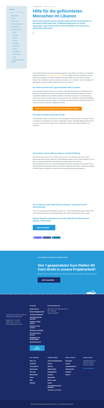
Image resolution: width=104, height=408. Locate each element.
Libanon (15, 49)
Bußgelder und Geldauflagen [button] (35, 338)
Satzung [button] (33, 372)
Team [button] (31, 377)
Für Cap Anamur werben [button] (35, 334)
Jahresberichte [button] (70, 366)
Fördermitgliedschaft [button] (37, 312)
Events (13, 18)
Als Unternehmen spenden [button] (36, 318)
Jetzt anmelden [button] (88, 368)
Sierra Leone (16, 54)
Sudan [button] (50, 383)
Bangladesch (16, 51)
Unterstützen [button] (70, 5)
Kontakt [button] (32, 383)
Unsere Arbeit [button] (43, 5)
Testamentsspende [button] (36, 314)
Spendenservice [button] (35, 342)
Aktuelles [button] (68, 361)
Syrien (14, 32)
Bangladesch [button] (52, 372)
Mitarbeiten (57, 5)
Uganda (15, 38)
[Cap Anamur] (15, 4)
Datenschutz (70, 404)
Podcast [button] (68, 372)
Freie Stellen (15, 21)
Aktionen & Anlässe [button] (36, 330)
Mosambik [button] (51, 377)
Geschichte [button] (34, 369)
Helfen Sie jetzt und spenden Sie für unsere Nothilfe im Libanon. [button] (57, 108)
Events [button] (67, 374)
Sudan (14, 57)
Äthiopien (15, 35)
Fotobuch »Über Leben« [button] (35, 322)
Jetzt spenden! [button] (37, 348)
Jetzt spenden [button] (43, 228)
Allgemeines (14, 15)
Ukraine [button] (50, 366)
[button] (37, 238)
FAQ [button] (31, 380)
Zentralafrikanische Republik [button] (55, 386)
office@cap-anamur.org (16, 324)
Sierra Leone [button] (52, 380)
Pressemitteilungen (17, 24)
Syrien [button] (50, 363)
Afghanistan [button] (52, 369)
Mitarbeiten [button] (34, 374)
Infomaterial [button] (69, 369)
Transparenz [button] (34, 366)
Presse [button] (67, 363)
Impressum (62, 404)
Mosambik (16, 43)
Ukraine (15, 40)
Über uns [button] (31, 5)
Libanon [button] (50, 374)
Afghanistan (16, 46)
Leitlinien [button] (33, 363)
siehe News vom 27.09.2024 (55, 75)
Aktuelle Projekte (16, 29)
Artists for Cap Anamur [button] (35, 326)
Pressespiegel (15, 27)
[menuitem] (32, 5)
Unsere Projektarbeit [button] (55, 361)
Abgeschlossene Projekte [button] (54, 390)
